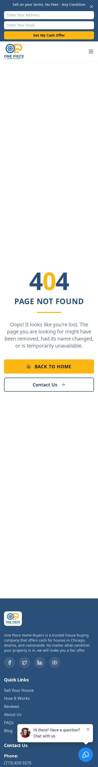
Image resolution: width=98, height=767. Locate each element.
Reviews (11, 706)
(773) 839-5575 (17, 763)
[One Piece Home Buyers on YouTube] (54, 662)
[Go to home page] (14, 619)
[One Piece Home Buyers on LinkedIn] (39, 662)
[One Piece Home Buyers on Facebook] (9, 662)
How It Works (17, 698)
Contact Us (45, 385)
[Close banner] (91, 6)
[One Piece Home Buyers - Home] (17, 51)
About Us (13, 714)
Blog (8, 730)
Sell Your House (19, 690)
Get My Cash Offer (49, 35)
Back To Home (53, 366)
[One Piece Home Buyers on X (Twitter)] (24, 662)
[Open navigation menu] (91, 51)
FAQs (9, 722)
